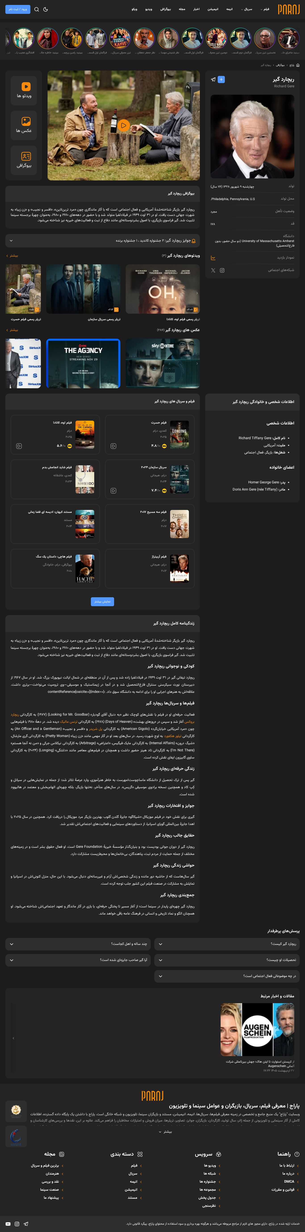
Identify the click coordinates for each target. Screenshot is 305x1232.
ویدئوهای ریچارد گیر (181, 256)
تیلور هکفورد (173, 736)
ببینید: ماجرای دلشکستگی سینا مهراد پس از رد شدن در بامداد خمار (289, 52)
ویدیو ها (210, 1166)
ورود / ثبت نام (18, 9)
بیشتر (14, 256)
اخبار (196, 9)
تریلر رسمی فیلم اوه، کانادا (183, 319)
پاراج (292, 65)
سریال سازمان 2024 (153, 467)
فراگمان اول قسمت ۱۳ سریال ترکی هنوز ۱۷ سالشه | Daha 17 (193, 52)
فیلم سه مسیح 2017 (153, 512)
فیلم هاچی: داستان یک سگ (54, 557)
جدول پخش (207, 1198)
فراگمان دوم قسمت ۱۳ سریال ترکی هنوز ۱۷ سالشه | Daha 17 (241, 52)
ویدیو (148, 9)
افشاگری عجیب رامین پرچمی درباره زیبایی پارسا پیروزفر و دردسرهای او (24, 52)
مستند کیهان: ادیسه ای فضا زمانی (50, 512)
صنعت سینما (49, 1190)
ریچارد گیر (266, 65)
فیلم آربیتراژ (159, 557)
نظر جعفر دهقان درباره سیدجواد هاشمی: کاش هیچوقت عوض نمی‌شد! (144, 52)
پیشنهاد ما (51, 1198)
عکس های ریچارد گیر (178, 330)
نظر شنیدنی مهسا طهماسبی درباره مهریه (169, 52)
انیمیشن (213, 9)
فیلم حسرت (158, 423)
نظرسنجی (209, 1206)
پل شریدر (95, 729)
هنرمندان (52, 1174)
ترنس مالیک (68, 722)
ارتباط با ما (287, 1166)
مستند (132, 1198)
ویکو (134, 9)
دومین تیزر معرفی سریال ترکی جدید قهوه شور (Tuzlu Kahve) (217, 52)
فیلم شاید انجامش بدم (57, 467)
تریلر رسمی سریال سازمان (104, 319)
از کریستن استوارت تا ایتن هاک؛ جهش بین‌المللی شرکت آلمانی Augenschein (260, 1064)
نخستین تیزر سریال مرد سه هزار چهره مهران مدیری (265, 52)
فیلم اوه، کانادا (62, 423)
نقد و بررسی (50, 1182)
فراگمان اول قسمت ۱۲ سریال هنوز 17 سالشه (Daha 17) (96, 52)
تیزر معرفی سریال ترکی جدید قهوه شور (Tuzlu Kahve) (120, 52)
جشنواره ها (208, 1182)
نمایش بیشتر (102, 601)
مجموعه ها (208, 1190)
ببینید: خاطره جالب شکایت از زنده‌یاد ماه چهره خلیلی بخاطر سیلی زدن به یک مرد (48, 52)
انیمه (229, 9)
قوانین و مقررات (283, 1190)
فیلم (266, 9)
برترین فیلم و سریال (45, 1166)
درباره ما (288, 1174)
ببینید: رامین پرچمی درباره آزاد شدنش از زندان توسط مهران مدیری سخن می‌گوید (72, 52)
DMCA (289, 1182)
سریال (248, 9)
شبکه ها (210, 1174)
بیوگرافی (165, 9)
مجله (182, 9)
